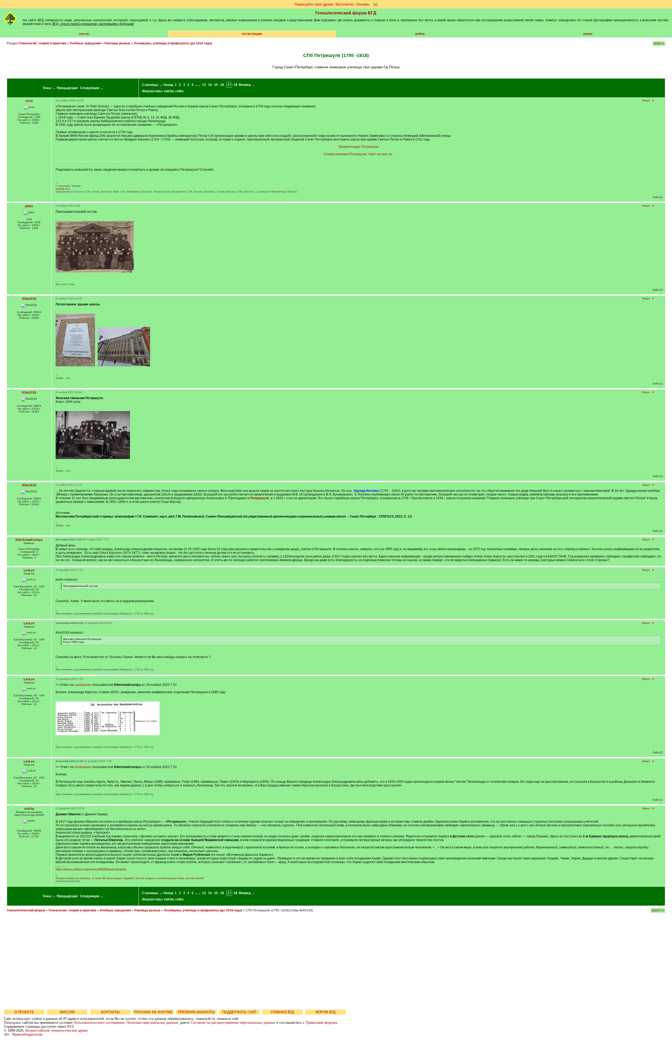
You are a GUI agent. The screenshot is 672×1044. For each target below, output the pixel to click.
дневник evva (63, 188)
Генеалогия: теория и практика (42, 43)
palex (29, 206)
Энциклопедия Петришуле (358, 147)
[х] (375, 4)
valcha (169, 91)
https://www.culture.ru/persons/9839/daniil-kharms (91, 869)
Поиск (587, 34)
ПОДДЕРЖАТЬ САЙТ (239, 1012)
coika (179, 91)
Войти (419, 34)
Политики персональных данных (152, 1023)
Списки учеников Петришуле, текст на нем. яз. (358, 154)
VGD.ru (84, 34)
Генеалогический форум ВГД (345, 13)
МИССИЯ (67, 1012)
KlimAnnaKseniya (29, 540)
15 (216, 85)
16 (222, 85)
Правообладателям (27, 1034)
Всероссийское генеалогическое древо (56, 1030)
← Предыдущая (65, 88)
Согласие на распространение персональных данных (233, 1023)
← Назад (166, 85)
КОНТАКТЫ (110, 1012)
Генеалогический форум (26, 910)
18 (235, 85)
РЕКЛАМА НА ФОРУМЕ (153, 1012)
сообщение (82, 685)
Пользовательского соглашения (99, 1023)
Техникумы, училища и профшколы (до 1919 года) (173, 43)
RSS (70, 1027)
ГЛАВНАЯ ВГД (282, 1012)
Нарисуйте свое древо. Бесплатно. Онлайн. (332, 4)
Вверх (646, 100)
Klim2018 (29, 299)
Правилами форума (321, 1023)
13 (204, 85)
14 (210, 85)
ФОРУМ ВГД (325, 1012)
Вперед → (247, 85)
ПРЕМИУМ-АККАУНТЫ (196, 1012)
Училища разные (117, 43)
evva (29, 101)
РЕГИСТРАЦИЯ (252, 34)
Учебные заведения (85, 43)
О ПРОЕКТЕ (24, 1012)
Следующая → (91, 88)
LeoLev (29, 570)
